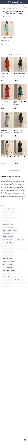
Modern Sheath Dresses (8, 233)
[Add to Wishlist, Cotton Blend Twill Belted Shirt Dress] (25, 58)
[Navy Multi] (15, 136)
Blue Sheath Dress (6, 273)
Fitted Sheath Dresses (7, 221)
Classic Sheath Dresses (7, 245)
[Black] (15, 163)
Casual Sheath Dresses (7, 239)
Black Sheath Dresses (20, 249)
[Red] (2, 80)
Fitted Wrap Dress (6, 286)
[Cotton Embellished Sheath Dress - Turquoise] (7, 28)
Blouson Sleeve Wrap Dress (8, 283)
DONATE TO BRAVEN (11, 2)
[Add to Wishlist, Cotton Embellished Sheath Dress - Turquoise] (12, 22)
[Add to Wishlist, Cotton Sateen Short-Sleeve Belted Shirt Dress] (12, 142)
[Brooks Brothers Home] (14, 5)
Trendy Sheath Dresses (7, 249)
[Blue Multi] (2, 136)
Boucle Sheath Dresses (7, 267)
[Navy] (15, 80)
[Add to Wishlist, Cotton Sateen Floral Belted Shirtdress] (25, 86)
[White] (4, 163)
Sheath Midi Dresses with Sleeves (10, 230)
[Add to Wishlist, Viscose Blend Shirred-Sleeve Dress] (25, 142)
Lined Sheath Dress (20, 239)
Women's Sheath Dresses (8, 224)
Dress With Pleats (21, 283)
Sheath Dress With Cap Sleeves (9, 218)
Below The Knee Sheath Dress (9, 270)
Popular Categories (10, 11)
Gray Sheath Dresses (7, 279)
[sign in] (24, 5)
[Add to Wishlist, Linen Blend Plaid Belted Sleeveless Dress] (12, 114)
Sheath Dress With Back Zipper (9, 208)
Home (4, 11)
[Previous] (3, 1)
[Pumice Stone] (2, 163)
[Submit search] (25, 8)
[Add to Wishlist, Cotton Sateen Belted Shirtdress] (12, 58)
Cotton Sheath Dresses (7, 258)
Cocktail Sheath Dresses (8, 215)
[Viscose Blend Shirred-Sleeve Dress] (20, 148)
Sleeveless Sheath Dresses (8, 252)
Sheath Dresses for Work (8, 211)
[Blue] (15, 108)
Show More (14, 169)
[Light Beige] (17, 80)
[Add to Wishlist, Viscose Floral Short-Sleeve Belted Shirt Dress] (25, 114)
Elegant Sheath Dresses (8, 236)
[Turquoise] (2, 44)
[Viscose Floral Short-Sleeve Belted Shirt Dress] (20, 120)
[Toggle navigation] (2, 5)
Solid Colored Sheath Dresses (9, 276)
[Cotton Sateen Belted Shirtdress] (7, 64)
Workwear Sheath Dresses (8, 261)
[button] (26, 5)
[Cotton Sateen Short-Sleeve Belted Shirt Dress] (7, 148)
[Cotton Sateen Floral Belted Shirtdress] (20, 92)
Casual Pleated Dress (19, 279)
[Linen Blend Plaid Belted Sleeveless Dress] (7, 120)
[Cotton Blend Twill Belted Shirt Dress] (20, 64)
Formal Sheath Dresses (7, 264)
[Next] (25, 1)
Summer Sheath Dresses (8, 255)
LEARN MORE (19, 2)
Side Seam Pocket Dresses (8, 227)
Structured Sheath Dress (8, 242)
